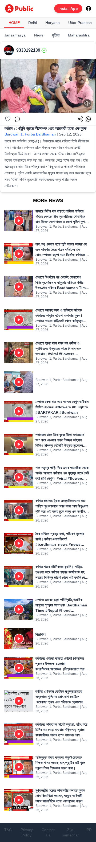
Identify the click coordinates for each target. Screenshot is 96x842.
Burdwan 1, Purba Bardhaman (30, 134)
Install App (68, 8)
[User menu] (88, 8)
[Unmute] (87, 103)
